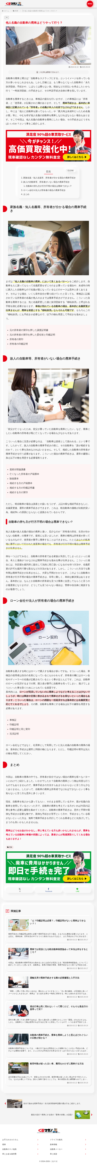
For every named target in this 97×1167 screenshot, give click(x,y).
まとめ (26, 194)
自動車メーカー (56, 1149)
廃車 (10, 847)
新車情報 (53, 1144)
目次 (48, 171)
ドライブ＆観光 (56, 1140)
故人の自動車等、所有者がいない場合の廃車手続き (46, 182)
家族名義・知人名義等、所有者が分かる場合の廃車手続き (49, 178)
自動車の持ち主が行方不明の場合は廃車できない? (48, 186)
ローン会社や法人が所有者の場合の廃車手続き (44, 190)
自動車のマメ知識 (9, 1149)
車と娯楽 (53, 1154)
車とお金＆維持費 (9, 1154)
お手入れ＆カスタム (10, 1140)
